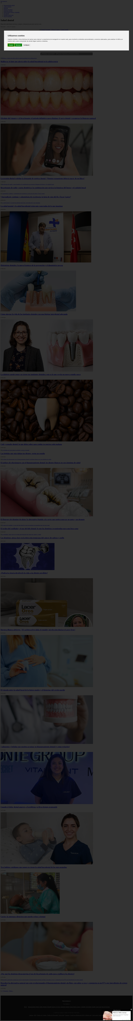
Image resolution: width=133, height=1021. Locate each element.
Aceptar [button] (11, 45)
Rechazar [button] (18, 45)
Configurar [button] (26, 45)
